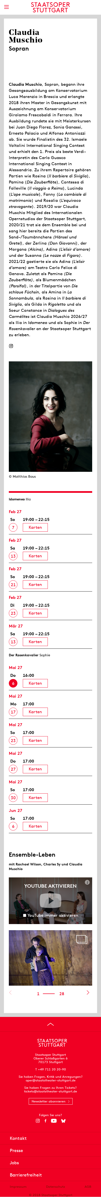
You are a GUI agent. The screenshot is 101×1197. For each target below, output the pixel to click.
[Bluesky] (63, 1121)
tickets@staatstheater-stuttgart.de (50, 1091)
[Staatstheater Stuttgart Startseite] (50, 7)
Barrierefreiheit (26, 1175)
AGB (88, 1187)
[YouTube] (54, 1121)
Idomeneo (17, 499)
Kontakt (18, 1138)
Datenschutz (55, 1187)
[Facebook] (45, 1121)
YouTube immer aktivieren (52, 915)
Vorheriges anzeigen (10, 992)
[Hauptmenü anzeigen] (6, 7)
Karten (35, 527)
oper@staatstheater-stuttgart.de (51, 1080)
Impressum (18, 1187)
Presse (16, 1150)
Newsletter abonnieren (48, 1101)
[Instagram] (11, 346)
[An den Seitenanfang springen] (50, 1024)
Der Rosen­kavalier (23, 655)
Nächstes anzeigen (88, 992)
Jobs (14, 1162)
